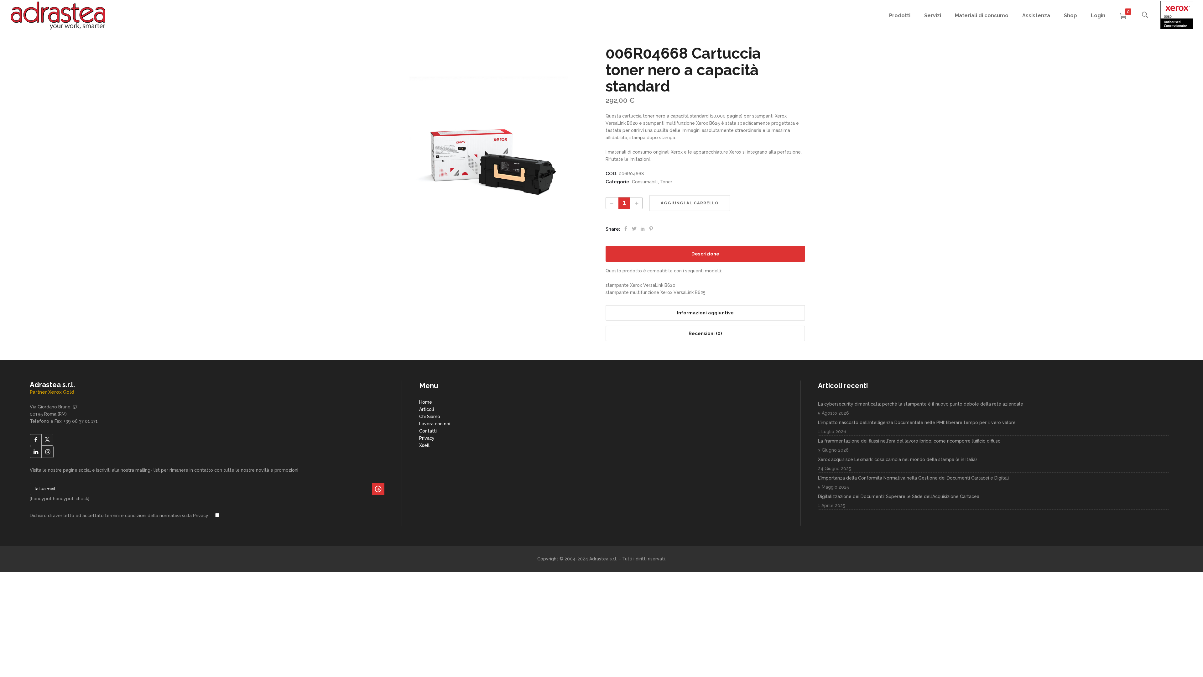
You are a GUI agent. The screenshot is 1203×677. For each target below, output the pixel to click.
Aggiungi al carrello (690, 203)
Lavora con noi (434, 423)
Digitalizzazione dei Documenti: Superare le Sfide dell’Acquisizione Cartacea (898, 496)
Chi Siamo (429, 416)
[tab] (705, 254)
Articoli (426, 409)
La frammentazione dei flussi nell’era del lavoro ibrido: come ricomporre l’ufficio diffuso (909, 440)
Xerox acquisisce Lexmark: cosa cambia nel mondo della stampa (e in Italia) (897, 459)
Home (425, 402)
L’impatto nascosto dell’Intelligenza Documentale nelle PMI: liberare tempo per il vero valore (917, 422)
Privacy (427, 438)
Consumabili (645, 181)
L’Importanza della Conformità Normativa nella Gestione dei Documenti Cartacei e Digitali (913, 477)
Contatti (428, 430)
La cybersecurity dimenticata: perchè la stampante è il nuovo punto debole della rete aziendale (920, 404)
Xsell (424, 445)
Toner (666, 181)
